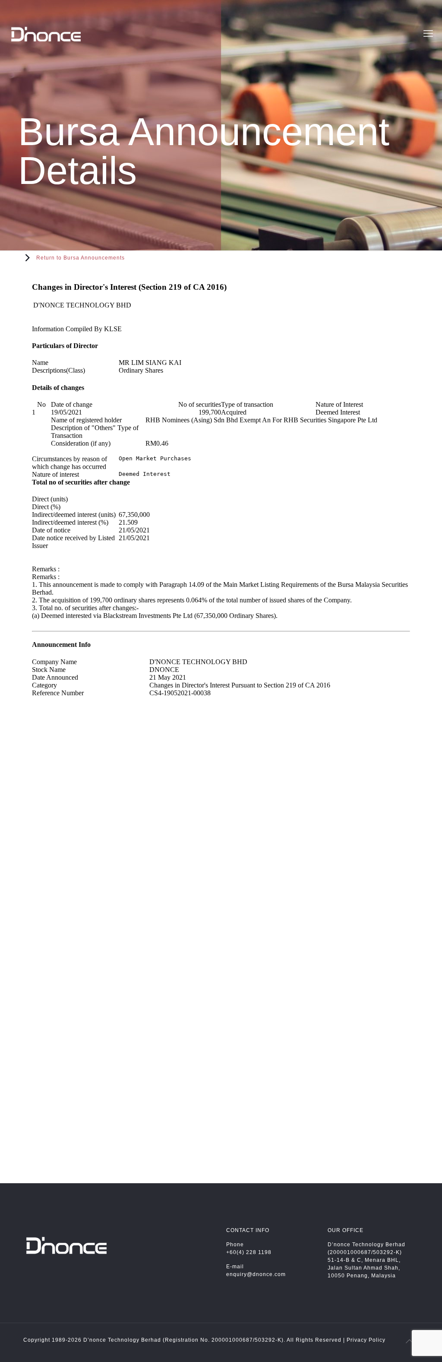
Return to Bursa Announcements (80, 258)
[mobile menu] (428, 33)
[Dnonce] (46, 33)
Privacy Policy (366, 1340)
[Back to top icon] (410, 1341)
